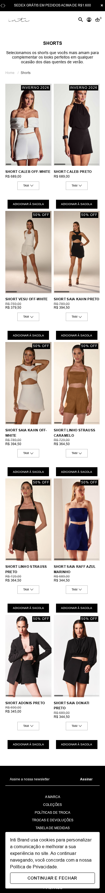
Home (11, 73)
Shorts (26, 73)
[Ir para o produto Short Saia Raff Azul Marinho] (77, 519)
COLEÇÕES (52, 805)
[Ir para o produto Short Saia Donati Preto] (77, 656)
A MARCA (52, 797)
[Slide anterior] (1, 6)
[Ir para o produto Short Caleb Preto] (77, 125)
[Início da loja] (18, 19)
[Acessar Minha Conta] (89, 19)
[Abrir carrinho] (97, 19)
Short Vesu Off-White (26, 299)
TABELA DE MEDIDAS (53, 828)
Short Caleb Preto (73, 172)
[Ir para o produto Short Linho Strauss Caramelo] (77, 383)
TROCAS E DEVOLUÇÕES (52, 820)
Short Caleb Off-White (27, 172)
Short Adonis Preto (25, 703)
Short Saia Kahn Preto (76, 299)
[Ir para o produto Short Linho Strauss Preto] (28, 519)
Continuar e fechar (52, 878)
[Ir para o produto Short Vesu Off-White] (28, 252)
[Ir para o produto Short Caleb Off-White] (28, 125)
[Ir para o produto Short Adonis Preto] (28, 656)
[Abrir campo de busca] (80, 19)
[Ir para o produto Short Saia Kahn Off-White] (28, 383)
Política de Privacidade (33, 866)
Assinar (86, 779)
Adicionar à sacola (28, 204)
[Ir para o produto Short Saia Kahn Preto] (77, 252)
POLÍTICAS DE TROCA (52, 813)
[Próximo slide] (4, 6)
